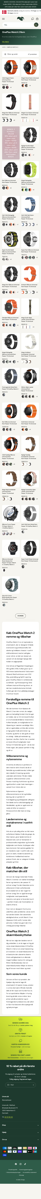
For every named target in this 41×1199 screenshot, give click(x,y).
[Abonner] (33, 1085)
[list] (20, 12)
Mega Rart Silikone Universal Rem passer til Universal (10, 113)
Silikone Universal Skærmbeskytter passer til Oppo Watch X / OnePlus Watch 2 (9, 561)
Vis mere (5, 42)
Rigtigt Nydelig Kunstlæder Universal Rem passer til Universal (28, 456)
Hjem (3, 47)
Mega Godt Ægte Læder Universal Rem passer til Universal (27, 319)
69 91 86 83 (9, 1117)
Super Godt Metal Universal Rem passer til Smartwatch (29, 560)
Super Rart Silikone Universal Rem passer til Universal (30, 251)
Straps (23, 1180)
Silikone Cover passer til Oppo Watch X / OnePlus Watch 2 (8, 526)
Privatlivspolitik (13, 1169)
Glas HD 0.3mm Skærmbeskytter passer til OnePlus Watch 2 (9, 597)
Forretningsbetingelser (25, 1169)
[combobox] (20, 24)
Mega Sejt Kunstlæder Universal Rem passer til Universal (9, 491)
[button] (3, 18)
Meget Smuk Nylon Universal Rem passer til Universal (30, 79)
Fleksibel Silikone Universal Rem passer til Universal (10, 318)
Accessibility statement (30, 1172)
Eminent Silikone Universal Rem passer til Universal (29, 285)
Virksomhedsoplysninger (13, 1172)
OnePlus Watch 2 (12, 47)
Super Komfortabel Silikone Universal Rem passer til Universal (9, 251)
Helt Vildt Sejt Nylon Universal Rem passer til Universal (27, 217)
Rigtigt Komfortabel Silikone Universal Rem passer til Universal (28, 147)
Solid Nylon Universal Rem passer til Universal (28, 423)
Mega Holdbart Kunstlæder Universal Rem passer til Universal (28, 354)
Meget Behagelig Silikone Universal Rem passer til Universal (28, 182)
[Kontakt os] (32, 18)
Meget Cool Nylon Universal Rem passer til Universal (29, 113)
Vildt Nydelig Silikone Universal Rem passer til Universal (8, 456)
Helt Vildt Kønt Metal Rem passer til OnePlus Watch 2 (29, 525)
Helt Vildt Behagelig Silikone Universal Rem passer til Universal (9, 217)
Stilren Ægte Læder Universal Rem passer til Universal (27, 389)
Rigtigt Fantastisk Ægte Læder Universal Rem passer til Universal (28, 491)
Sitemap (21, 1175)
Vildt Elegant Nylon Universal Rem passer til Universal (8, 79)
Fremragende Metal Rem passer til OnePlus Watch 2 (10, 388)
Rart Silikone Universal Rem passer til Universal (9, 181)
